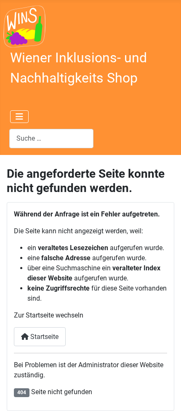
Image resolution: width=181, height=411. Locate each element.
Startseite (44, 337)
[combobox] (51, 138)
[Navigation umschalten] (19, 116)
